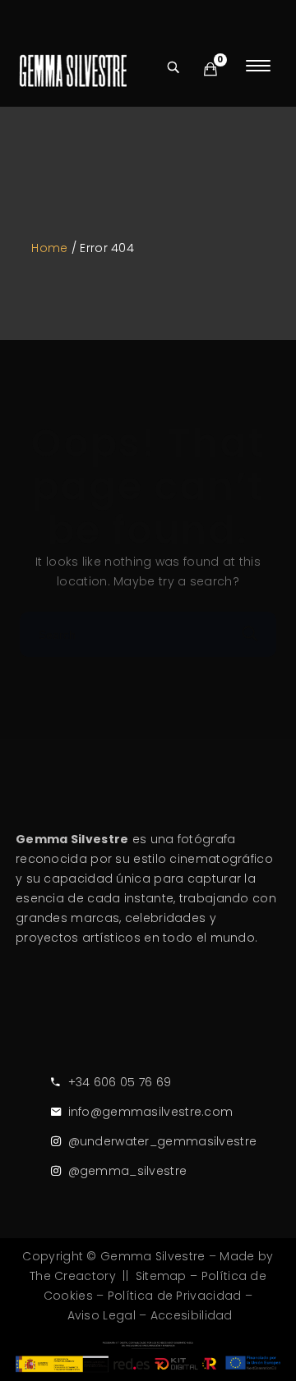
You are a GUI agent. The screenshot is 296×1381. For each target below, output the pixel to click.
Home (49, 248)
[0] (210, 69)
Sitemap (161, 1276)
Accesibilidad (191, 1315)
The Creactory (73, 1276)
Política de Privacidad (175, 1295)
